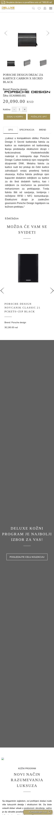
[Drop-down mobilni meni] (50, 8)
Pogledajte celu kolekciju (27, 557)
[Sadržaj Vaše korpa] (45, 8)
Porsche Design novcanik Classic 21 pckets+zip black (22, 307)
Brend (42, 130)
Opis (10, 130)
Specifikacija (26, 130)
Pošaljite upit (39, 117)
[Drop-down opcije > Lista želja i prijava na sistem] (8, 8)
